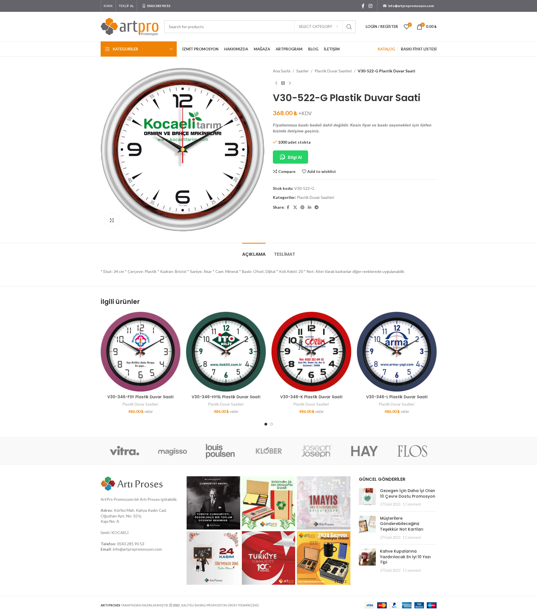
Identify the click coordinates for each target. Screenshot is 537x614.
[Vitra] (125, 451)
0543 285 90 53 (130, 543)
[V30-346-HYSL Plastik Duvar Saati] (226, 351)
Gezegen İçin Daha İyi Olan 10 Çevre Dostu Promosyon (407, 493)
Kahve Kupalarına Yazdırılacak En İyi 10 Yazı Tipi (405, 556)
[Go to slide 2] (271, 424)
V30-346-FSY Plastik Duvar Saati (140, 397)
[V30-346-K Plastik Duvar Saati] (311, 351)
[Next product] (289, 83)
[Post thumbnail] (367, 497)
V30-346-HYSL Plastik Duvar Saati (226, 397)
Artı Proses (150, 499)
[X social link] (295, 207)
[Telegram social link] (316, 207)
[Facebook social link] (363, 6)
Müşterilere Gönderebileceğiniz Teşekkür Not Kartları (401, 523)
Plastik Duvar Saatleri (333, 70)
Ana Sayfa (281, 70)
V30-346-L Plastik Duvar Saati (396, 397)
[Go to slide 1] (265, 424)
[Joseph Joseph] (317, 451)
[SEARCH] (349, 26)
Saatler (302, 70)
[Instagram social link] (370, 6)
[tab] (254, 251)
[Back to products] (283, 83)
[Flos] (412, 451)
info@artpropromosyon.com (137, 549)
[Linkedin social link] (309, 207)
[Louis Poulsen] (220, 451)
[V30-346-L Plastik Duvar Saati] (397, 351)
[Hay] (364, 451)
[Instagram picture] (213, 503)
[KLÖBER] (268, 451)
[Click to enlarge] (112, 220)
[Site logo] (129, 26)
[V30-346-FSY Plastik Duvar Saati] (140, 351)
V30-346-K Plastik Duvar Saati (311, 397)
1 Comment (412, 504)
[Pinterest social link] (302, 207)
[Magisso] (172, 451)
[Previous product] (276, 83)
